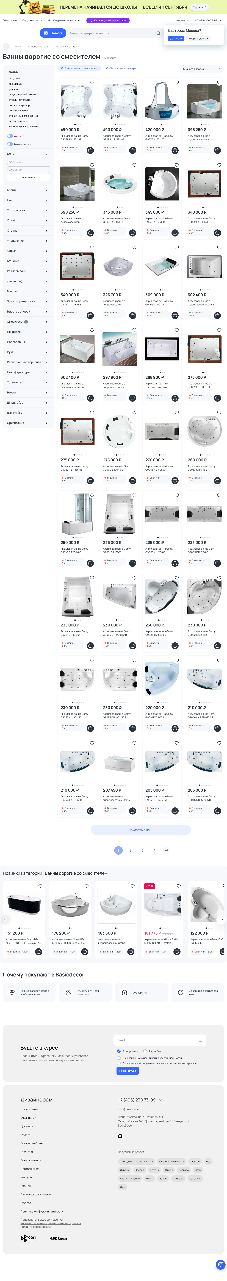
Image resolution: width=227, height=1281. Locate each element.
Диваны (124, 1170)
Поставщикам (30, 1169)
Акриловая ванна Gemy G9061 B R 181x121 (74, 632)
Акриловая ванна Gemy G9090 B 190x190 (117, 467)
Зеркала (184, 1170)
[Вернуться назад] (6, 46)
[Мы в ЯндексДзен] (142, 1136)
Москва (180, 20)
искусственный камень (22, 94)
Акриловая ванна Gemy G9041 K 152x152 (159, 715)
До (11, 169)
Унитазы (178, 1178)
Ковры (149, 1178)
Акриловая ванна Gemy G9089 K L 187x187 (74, 137)
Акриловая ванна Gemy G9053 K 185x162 (201, 467)
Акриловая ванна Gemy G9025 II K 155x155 (159, 632)
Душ (122, 1187)
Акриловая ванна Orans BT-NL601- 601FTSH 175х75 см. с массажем (22, 941)
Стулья (154, 1170)
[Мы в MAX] (120, 1136)
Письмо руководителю (36, 1194)
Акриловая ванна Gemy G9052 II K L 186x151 (74, 302)
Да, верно (176, 38)
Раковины (195, 1178)
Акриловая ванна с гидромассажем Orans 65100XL (116, 798)
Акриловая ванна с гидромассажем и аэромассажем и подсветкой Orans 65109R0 (77, 220)
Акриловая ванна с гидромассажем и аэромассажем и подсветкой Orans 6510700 (119, 302)
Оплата (26, 1135)
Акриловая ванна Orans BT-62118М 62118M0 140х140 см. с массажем (69, 941)
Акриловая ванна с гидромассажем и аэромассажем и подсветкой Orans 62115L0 (160, 385)
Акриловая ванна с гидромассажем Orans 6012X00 (111, 941)
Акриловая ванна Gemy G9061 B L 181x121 (117, 550)
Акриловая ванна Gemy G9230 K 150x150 (159, 220)
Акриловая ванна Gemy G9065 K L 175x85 (159, 550)
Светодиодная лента (171, 1161)
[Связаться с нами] (221, 1265)
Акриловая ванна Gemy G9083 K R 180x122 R (117, 715)
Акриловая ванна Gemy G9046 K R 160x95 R (201, 798)
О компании (10, 20)
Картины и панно (130, 1178)
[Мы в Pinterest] (127, 1136)
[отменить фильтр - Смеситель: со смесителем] (62, 68)
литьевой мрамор (19, 105)
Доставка (27, 1126)
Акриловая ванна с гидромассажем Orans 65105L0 (74, 385)
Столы (169, 1170)
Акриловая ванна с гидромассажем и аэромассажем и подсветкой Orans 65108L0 (118, 385)
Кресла (139, 1170)
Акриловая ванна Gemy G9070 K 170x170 (159, 137)
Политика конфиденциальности (42, 1211)
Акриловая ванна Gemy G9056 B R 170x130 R (117, 632)
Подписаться (127, 1070)
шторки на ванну (18, 110)
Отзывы (26, 1186)
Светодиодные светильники (136, 1161)
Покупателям (29, 1109)
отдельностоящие (19, 99)
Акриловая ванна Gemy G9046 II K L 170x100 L (74, 798)
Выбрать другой (198, 38)
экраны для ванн (18, 121)
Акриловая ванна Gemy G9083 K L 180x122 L (74, 715)
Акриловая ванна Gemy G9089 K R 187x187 (117, 137)
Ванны (13, 72)
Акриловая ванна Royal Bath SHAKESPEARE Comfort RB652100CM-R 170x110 (161, 941)
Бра (208, 1161)
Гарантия (27, 1152)
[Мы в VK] (134, 1136)
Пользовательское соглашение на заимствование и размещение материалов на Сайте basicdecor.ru (51, 1223)
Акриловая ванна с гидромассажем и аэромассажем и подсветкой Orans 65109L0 (203, 137)
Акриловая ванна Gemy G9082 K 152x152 (201, 632)
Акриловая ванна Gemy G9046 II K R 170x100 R (201, 715)
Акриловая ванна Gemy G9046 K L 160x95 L (159, 798)
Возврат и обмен (32, 1143)
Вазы (198, 1170)
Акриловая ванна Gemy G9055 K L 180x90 (159, 467)
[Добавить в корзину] (90, 150)
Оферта (26, 1203)
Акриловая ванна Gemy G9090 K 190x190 (117, 220)
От (10, 161)
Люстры (195, 1161)
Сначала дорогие (193, 68)
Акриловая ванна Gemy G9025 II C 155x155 (208, 941)
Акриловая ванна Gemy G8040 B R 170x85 (74, 550)
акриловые (15, 83)
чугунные (14, 78)
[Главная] (21, 33)
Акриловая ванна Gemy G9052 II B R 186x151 (74, 467)
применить (28, 177)
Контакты (27, 1177)
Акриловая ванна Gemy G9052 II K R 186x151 (201, 220)
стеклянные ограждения (23, 115)
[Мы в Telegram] (149, 1136)
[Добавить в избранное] (92, 82)
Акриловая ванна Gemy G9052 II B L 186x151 (201, 385)
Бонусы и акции (31, 1160)
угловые (14, 89)
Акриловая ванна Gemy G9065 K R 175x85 (201, 550)
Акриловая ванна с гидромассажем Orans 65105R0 (201, 302)
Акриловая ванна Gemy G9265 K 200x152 (159, 302)
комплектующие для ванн (24, 126)
